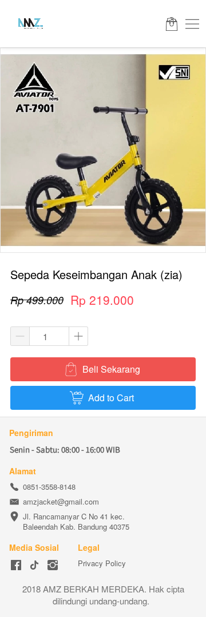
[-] (16, 565)
